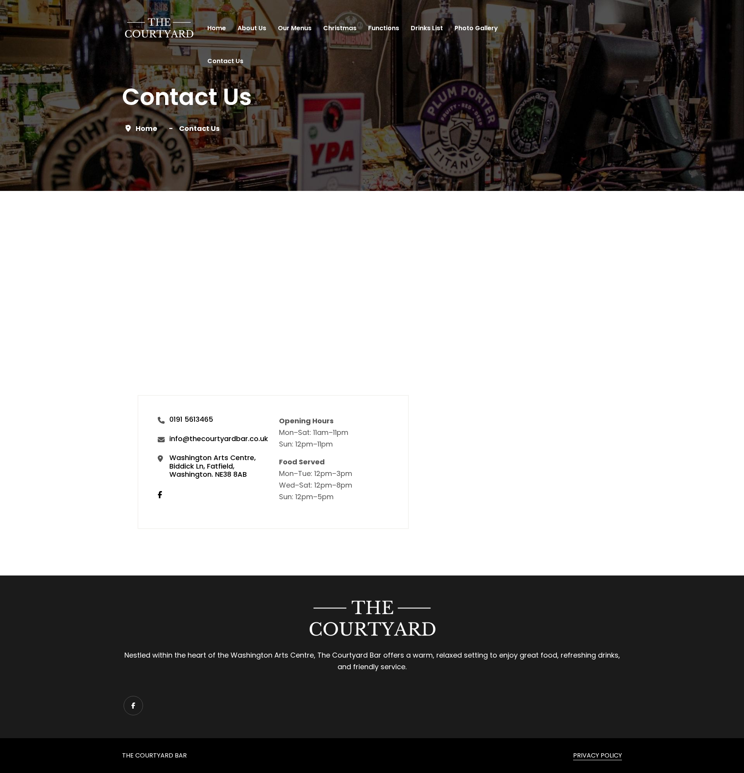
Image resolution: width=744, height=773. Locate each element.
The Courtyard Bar (154, 755)
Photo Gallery (476, 28)
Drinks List (427, 28)
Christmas (339, 28)
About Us (252, 28)
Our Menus (295, 28)
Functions (383, 28)
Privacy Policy (597, 755)
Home (216, 28)
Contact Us (225, 61)
